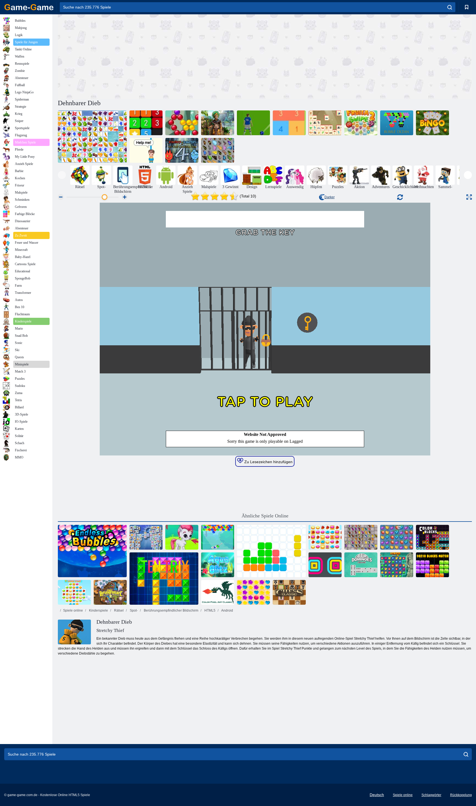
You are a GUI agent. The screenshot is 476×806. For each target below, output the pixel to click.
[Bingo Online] (432, 122)
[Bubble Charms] (217, 537)
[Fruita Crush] (396, 537)
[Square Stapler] (325, 564)
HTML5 (209, 610)
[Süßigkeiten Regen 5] (253, 592)
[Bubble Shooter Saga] (181, 122)
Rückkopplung (461, 795)
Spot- (133, 610)
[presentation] (62, 175)
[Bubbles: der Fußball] (253, 122)
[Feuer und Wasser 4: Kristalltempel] (181, 150)
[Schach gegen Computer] (289, 592)
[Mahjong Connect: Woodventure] (325, 122)
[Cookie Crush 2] (325, 537)
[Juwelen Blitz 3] (396, 564)
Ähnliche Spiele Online (265, 516)
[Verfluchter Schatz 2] (110, 592)
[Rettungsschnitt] (146, 150)
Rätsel (118, 610)
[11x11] (271, 551)
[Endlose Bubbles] (92, 551)
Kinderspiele (98, 610)
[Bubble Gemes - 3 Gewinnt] (181, 537)
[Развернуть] (469, 197)
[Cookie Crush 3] (74, 592)
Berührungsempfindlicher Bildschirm (170, 610)
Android (227, 610)
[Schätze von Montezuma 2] (217, 122)
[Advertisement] (161, 55)
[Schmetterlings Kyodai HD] (360, 537)
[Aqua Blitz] (217, 564)
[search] (450, 7)
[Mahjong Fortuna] (146, 537)
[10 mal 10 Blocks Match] (432, 564)
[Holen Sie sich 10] (289, 122)
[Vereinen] (146, 122)
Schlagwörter (431, 795)
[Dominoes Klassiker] (360, 564)
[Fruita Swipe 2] (360, 122)
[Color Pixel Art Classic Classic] (217, 592)
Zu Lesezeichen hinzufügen (268, 462)
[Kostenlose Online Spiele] (29, 7)
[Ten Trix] (163, 578)
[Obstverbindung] (92, 136)
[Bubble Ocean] (396, 122)
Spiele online (73, 610)
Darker (329, 197)
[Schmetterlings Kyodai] (217, 150)
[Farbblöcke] (432, 537)
